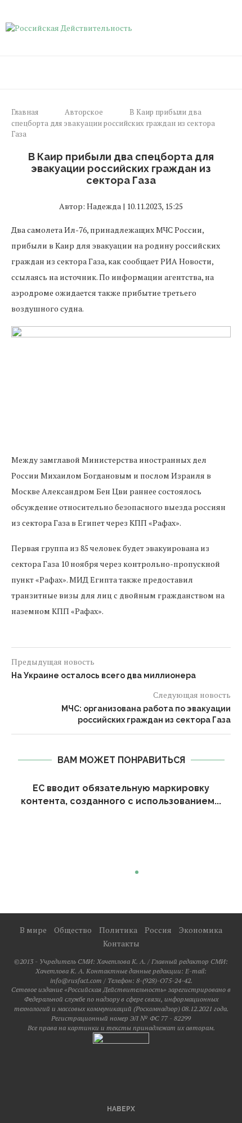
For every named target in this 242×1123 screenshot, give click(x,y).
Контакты (121, 943)
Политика (118, 929)
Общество (73, 929)
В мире (33, 929)
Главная (24, 112)
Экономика (200, 929)
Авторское (84, 112)
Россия (158, 929)
